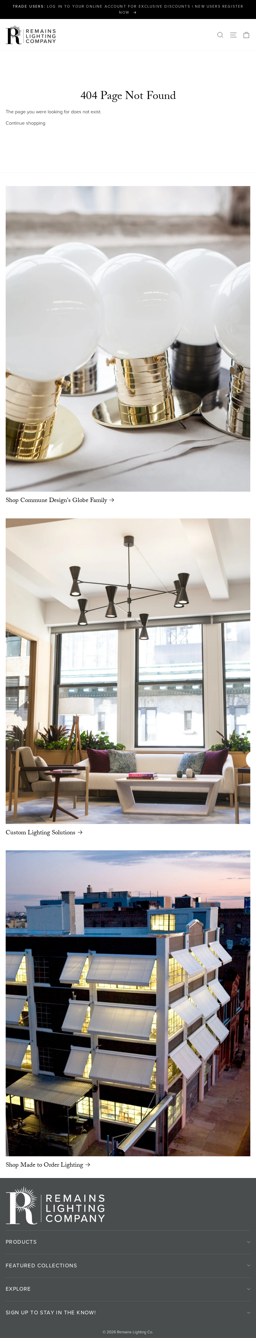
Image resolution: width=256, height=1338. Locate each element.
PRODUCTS (21, 1242)
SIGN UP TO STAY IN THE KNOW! (51, 1312)
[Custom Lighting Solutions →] (128, 671)
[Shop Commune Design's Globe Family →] (128, 339)
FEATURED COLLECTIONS (41, 1265)
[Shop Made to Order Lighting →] (128, 1003)
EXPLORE (18, 1289)
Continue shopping (25, 123)
